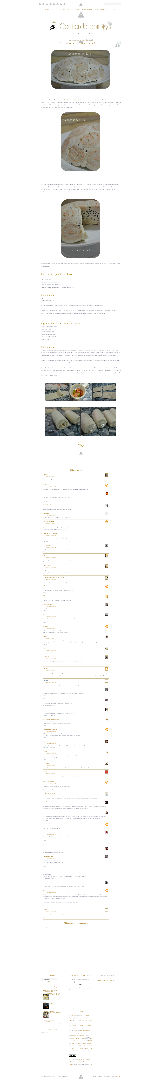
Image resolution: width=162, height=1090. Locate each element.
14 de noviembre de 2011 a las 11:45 (49, 826)
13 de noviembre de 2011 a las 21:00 (49, 606)
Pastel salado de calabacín (54, 994)
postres (78, 1043)
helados (70, 1030)
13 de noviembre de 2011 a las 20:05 (49, 567)
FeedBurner (83, 987)
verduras (80, 1050)
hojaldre (75, 1030)
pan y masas (80, 1038)
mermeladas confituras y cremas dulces (79, 1035)
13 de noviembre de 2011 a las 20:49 (49, 598)
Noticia (72, 1038)
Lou (44, 832)
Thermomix (48, 9)
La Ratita (45, 709)
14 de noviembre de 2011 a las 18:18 (49, 858)
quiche (86, 1045)
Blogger (113, 975)
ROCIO (45, 636)
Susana (45, 848)
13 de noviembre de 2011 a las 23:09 (49, 731)
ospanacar (46, 626)
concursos (72, 1023)
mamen (45, 485)
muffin (91, 1035)
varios (75, 1050)
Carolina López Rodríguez (50, 729)
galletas (88, 1028)
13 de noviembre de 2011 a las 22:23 (49, 682)
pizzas (73, 1043)
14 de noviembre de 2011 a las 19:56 (49, 884)
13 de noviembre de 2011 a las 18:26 (49, 486)
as (43, 890)
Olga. (50, 1076)
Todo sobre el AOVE (47, 1021)
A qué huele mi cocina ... (49, 793)
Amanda (45, 474)
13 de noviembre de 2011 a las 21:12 (49, 628)
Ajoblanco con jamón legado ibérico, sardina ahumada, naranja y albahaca (55, 1014)
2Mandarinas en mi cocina (48, 1011)
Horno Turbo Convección (101, 9)
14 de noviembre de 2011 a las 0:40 (49, 743)
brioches (87, 1018)
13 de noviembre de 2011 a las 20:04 (49, 557)
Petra (44, 648)
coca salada (90, 1020)
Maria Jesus (46, 545)
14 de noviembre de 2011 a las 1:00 (49, 753)
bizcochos (71, 1018)
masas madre (90, 1033)
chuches (79, 1020)
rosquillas (72, 1048)
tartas (81, 1048)
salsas (77, 1048)
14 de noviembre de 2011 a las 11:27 (49, 814)
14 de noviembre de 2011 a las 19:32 (49, 872)
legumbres (76, 1033)
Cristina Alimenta (48, 856)
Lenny (45, 909)
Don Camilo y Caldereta (49, 812)
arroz (81, 1015)
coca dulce (85, 1020)
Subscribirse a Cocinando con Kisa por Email (106, 980)
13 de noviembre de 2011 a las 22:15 (49, 670)
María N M (46, 763)
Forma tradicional (87, 9)
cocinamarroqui (47, 882)
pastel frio (74, 1040)
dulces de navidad (88, 1023)
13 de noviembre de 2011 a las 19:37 (49, 535)
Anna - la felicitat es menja (50, 533)
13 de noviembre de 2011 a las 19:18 (49, 523)
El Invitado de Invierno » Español (50, 990)
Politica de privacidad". (84, 1066)
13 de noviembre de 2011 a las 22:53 (49, 711)
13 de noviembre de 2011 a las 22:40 (49, 690)
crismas (45, 689)
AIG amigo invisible (73, 1015)
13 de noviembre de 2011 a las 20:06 (49, 579)
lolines (45, 596)
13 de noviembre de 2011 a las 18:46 (49, 506)
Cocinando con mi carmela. (48, 1020)
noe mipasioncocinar (48, 781)
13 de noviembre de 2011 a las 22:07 (49, 658)
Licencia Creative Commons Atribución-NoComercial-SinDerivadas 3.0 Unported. (79, 1062)
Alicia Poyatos (47, 565)
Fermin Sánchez (47, 604)
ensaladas (82, 1025)
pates (85, 1040)
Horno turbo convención (85, 1030)
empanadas (74, 1025)
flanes (83, 1028)
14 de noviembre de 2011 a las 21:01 (49, 911)
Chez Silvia (46, 513)
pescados (90, 1040)
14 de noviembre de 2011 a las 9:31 (49, 773)
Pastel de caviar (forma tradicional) (77, 43)
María (45, 699)
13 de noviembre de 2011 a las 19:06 (49, 515)
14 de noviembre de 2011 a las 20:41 (49, 892)
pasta (91, 1038)
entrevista (78, 1028)
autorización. (118, 1076)
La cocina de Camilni (48, 521)
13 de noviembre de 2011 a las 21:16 (49, 638)
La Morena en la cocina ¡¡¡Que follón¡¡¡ (53, 577)
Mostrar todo (62, 1023)
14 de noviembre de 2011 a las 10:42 (49, 803)
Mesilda (45, 771)
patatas (79, 1040)
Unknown (45, 668)
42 (119, 42)
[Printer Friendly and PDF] (81, 455)
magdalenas (82, 1033)
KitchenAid (66, 9)
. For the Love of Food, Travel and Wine (51, 993)
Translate (51, 981)
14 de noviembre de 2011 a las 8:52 (49, 765)
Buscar (119, 3)
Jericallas (51, 1003)
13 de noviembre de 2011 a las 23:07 (49, 721)
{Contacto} (114, 9)
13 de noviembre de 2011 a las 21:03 (49, 616)
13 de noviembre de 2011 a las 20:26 (49, 587)
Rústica (44, 1002)
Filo (44, 741)
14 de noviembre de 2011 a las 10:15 (49, 795)
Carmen (45, 493)
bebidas (88, 1015)
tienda (87, 1048)
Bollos (80, 1018)
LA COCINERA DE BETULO (51, 719)
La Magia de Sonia (48, 505)
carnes (71, 1020)
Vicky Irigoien (47, 586)
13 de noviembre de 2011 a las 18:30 (49, 495)
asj (44, 614)
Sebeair (45, 802)
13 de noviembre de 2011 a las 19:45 (49, 547)
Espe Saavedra (47, 824)
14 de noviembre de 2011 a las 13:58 (49, 849)
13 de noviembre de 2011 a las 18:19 (49, 476)
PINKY (45, 555)
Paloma (45, 751)
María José (46, 656)
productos (90, 1043)
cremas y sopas (79, 1023)
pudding (72, 1045)
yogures (86, 1050)
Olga (91, 1064)
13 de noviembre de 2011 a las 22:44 (49, 700)
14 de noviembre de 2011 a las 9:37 (49, 783)
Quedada (81, 1045)
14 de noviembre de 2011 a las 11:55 (49, 834)
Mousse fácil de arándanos (48, 991)
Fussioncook (57, 9)
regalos (91, 1045)
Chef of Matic (75, 9)
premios (84, 1043)
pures (77, 1045)
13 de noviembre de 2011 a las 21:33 (49, 650)
